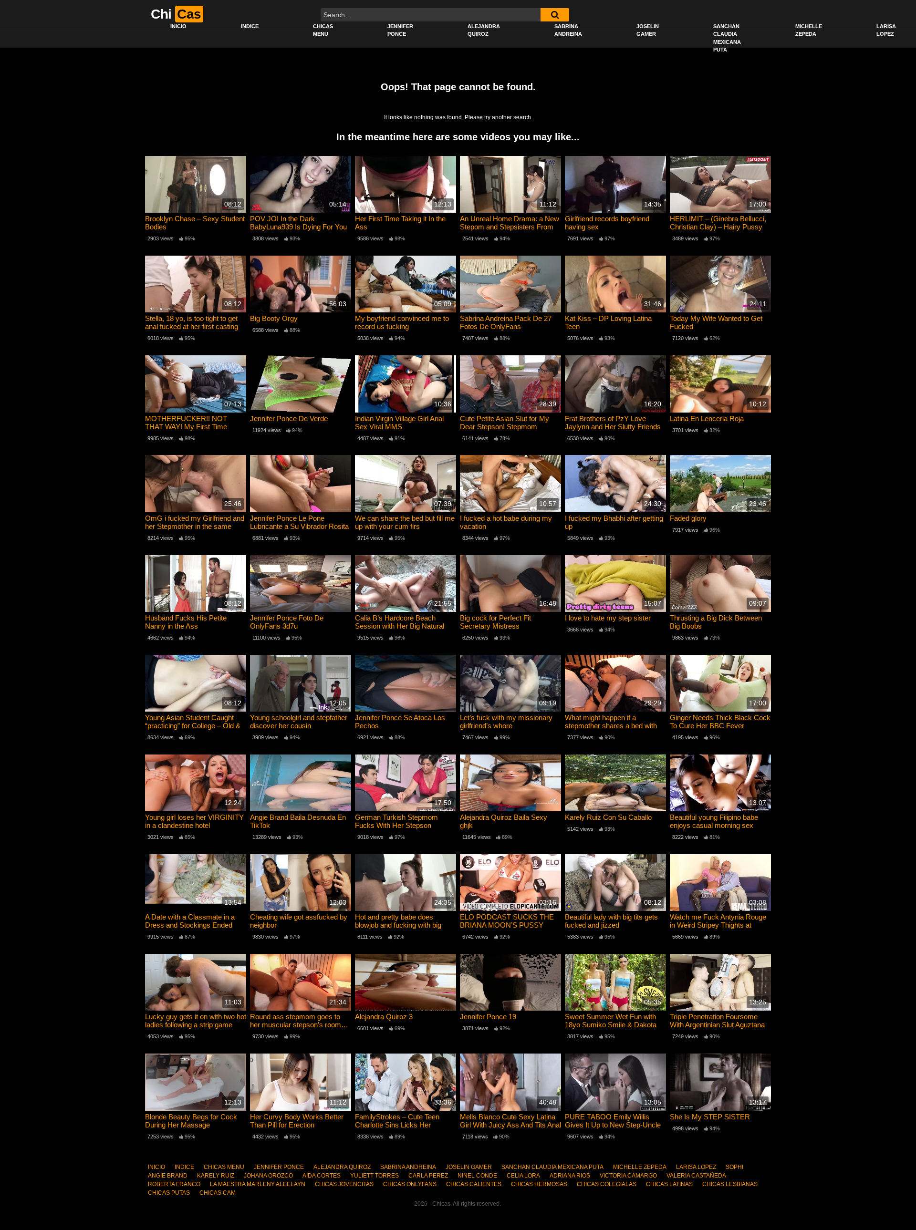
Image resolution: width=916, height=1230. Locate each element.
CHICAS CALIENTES (473, 1184)
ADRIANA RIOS (570, 1175)
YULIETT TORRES (374, 1175)
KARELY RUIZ (215, 1175)
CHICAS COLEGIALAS (606, 1184)
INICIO (178, 26)
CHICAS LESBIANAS (730, 1184)
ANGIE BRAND (167, 1175)
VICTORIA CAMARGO (628, 1175)
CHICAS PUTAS (169, 1192)
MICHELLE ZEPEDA (808, 30)
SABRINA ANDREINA (568, 30)
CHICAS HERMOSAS (539, 1184)
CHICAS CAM (217, 1192)
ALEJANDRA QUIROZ (484, 30)
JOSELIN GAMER (647, 30)
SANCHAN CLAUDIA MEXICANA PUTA (727, 38)
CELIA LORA (523, 1175)
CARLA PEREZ (428, 1175)
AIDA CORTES (321, 1175)
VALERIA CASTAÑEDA (696, 1175)
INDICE (250, 26)
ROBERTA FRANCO (174, 1184)
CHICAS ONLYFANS (410, 1184)
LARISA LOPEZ (696, 1167)
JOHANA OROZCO (268, 1175)
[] (555, 14)
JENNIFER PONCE (400, 30)
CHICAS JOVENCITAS (344, 1184)
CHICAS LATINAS (669, 1184)
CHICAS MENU (323, 30)
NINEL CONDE (477, 1175)
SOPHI (734, 1167)
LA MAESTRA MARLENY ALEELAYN (257, 1184)
